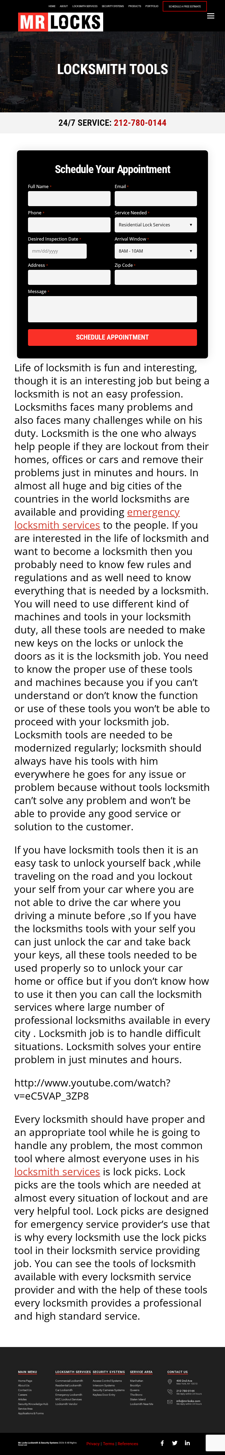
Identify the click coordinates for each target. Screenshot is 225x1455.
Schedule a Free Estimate (185, 6)
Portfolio (151, 6)
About (64, 6)
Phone (36, 213)
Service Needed (132, 213)
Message (38, 291)
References (128, 1443)
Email (122, 186)
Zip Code (125, 265)
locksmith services (57, 1171)
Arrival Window (132, 239)
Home (52, 6)
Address (38, 265)
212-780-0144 (140, 123)
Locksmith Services (84, 6)
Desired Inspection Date (54, 239)
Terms (108, 1443)
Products (134, 6)
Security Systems (113, 6)
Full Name (39, 186)
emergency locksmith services (97, 518)
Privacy (93, 1443)
